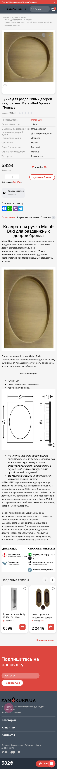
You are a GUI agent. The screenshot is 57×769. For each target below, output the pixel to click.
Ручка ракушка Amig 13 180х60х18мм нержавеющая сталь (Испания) (14, 616)
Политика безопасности (12, 745)
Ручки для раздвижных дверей (18, 20)
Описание (8, 217)
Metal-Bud (36, 120)
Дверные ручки (19, 18)
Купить (48, 763)
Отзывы (47, 217)
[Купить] (22, 627)
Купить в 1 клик (42, 177)
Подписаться (12, 682)
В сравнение (44, 35)
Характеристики (28, 217)
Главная (5, 18)
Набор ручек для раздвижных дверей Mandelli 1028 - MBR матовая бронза (42, 616)
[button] (52, 580)
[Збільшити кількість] (22, 177)
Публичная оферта (33, 745)
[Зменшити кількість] (2, 177)
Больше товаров (45, 640)
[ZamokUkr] (19, 699)
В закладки (50, 34)
